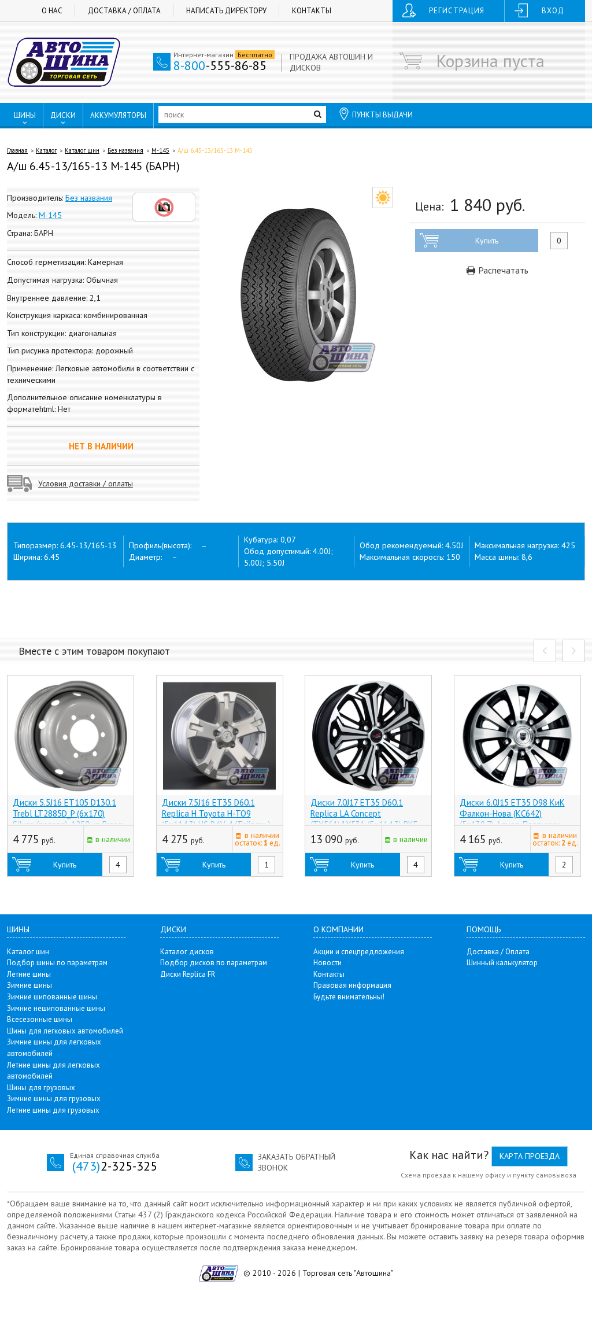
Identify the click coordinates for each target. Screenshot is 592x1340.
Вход (553, 11)
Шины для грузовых (41, 1087)
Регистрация (456, 11)
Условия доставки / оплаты (85, 483)
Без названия (125, 150)
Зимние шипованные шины (52, 997)
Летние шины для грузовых (53, 1110)
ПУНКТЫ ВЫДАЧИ (382, 115)
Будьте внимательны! (348, 997)
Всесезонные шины (39, 1019)
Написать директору (226, 11)
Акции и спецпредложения (358, 952)
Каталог (46, 150)
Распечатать (502, 270)
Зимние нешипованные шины (56, 1008)
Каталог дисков (187, 952)
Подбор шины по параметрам (57, 963)
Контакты (311, 11)
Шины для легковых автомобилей (65, 1031)
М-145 (160, 150)
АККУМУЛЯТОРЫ (118, 115)
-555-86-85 (220, 65)
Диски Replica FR (187, 974)
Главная (17, 150)
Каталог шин (82, 150)
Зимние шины (29, 985)
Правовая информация (352, 985)
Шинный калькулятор (502, 963)
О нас (52, 11)
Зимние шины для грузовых (54, 1098)
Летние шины (29, 974)
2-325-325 (114, 1166)
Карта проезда (530, 1156)
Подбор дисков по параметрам (213, 963)
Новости (327, 963)
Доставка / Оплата (124, 11)
